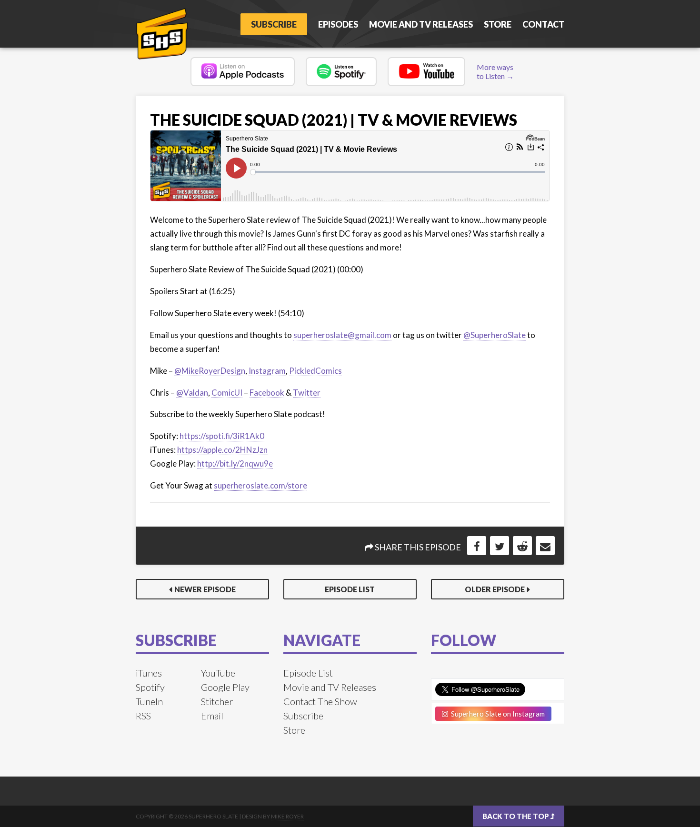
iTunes (149, 672)
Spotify (150, 687)
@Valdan (192, 393)
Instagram (267, 371)
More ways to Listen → (495, 71)
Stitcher (217, 701)
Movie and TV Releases (421, 24)
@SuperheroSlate (494, 335)
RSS (143, 715)
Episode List (350, 589)
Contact (543, 24)
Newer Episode (205, 589)
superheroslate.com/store (260, 485)
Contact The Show (320, 701)
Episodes (338, 24)
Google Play (225, 687)
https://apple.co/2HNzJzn (222, 450)
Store (497, 24)
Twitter (306, 393)
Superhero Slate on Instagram (496, 713)
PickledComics (315, 371)
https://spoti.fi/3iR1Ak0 (222, 436)
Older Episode (495, 589)
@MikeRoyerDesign (209, 371)
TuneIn (149, 701)
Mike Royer (287, 816)
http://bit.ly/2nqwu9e (235, 463)
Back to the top (516, 816)
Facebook (267, 393)
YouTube (218, 672)
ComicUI (226, 393)
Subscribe (274, 24)
